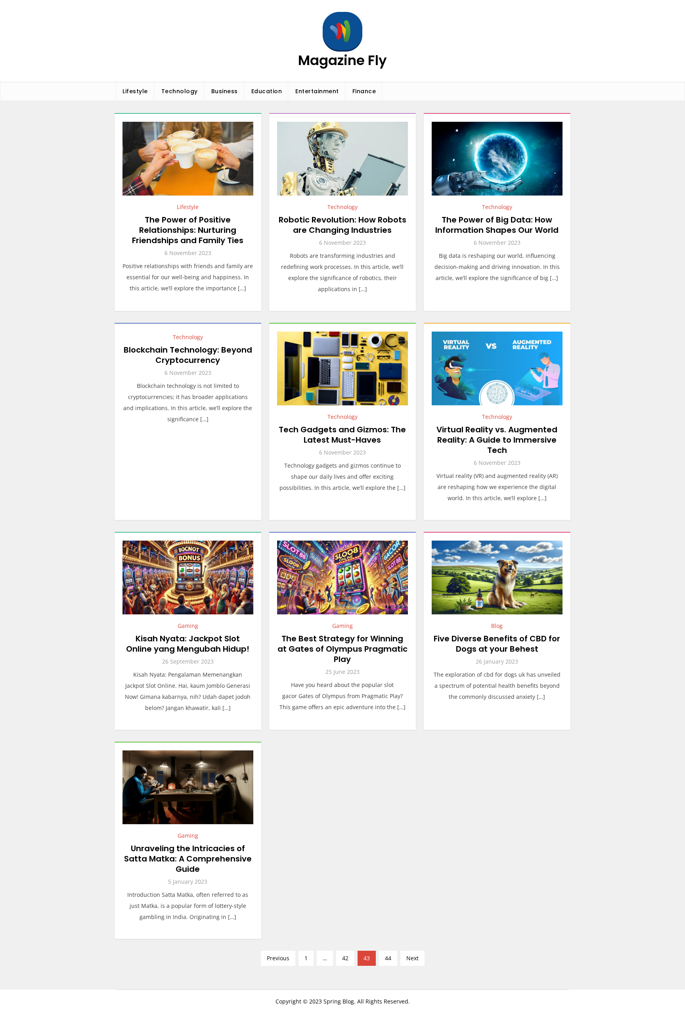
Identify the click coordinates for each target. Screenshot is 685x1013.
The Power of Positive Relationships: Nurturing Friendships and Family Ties (187, 230)
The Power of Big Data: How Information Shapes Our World (497, 225)
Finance (364, 91)
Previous (278, 958)
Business (224, 91)
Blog (497, 625)
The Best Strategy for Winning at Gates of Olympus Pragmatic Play (342, 649)
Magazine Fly (342, 60)
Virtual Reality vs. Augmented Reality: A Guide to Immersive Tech (496, 440)
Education (266, 91)
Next (412, 958)
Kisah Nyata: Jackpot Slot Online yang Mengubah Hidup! (187, 643)
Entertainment (317, 91)
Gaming (188, 625)
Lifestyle (135, 91)
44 (388, 958)
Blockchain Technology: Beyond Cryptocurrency (188, 355)
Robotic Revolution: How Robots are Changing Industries (342, 225)
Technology (179, 91)
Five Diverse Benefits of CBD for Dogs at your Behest (497, 643)
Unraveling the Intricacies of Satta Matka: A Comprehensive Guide (188, 859)
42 (345, 958)
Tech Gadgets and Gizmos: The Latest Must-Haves (342, 434)
